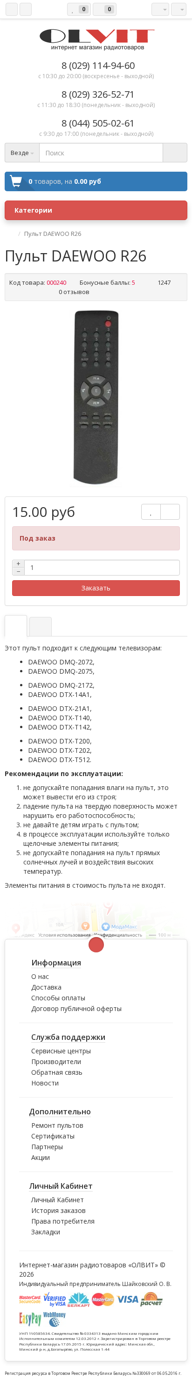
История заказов (58, 1210)
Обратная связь (56, 1072)
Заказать (96, 587)
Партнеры (47, 1146)
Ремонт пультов (57, 1125)
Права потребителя (63, 1221)
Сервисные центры (61, 1050)
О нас (40, 976)
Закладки (45, 1231)
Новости (45, 1082)
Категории (33, 210)
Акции (40, 1157)
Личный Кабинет (57, 1199)
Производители (56, 1061)
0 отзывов (74, 292)
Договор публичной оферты (76, 1008)
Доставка (46, 987)
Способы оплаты (58, 997)
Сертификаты (53, 1136)
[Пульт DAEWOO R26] (96, 398)
